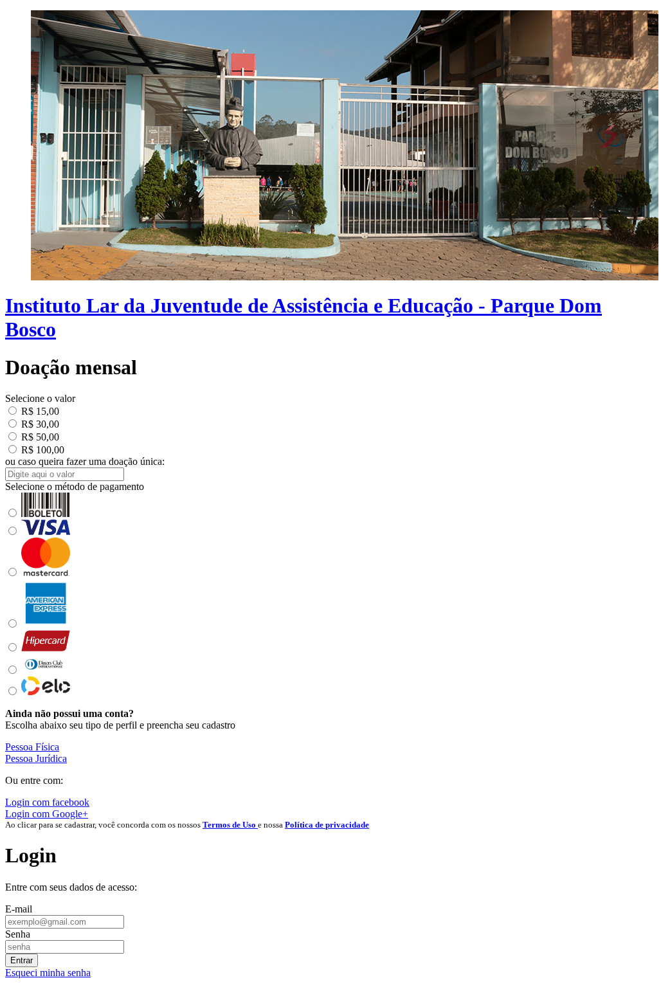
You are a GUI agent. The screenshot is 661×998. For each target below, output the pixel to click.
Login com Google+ (46, 813)
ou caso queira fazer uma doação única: (85, 461)
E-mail (18, 908)
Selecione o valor (40, 398)
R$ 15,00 (39, 411)
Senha (17, 934)
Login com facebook (47, 802)
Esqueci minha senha (48, 972)
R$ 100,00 (41, 449)
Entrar (21, 960)
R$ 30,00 (39, 424)
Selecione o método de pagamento (74, 486)
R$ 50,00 (39, 436)
